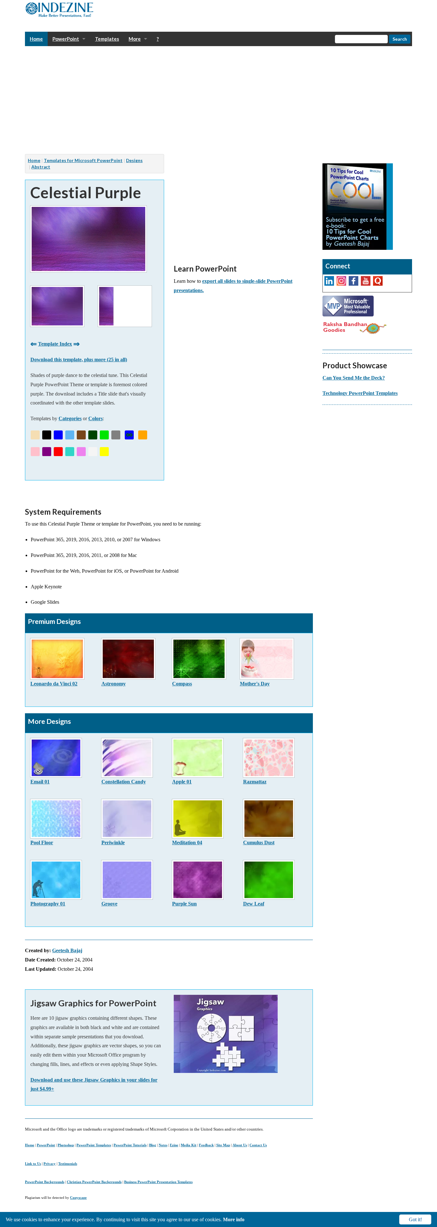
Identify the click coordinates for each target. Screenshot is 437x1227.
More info (233, 1219)
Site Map (223, 1145)
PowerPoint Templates (93, 1145)
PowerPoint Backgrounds (44, 1182)
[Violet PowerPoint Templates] (81, 451)
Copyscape (78, 1197)
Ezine (174, 1145)
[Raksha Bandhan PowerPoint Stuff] (354, 327)
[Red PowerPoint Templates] (58, 451)
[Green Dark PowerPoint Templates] (92, 435)
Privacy (50, 1164)
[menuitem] (36, 39)
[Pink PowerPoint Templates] (35, 451)
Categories (70, 418)
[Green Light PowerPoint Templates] (104, 435)
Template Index (55, 344)
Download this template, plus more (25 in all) (78, 359)
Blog (152, 1145)
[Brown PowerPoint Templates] (81, 435)
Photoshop (66, 1145)
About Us (240, 1145)
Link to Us (33, 1164)
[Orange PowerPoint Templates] (142, 435)
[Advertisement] (217, 100)
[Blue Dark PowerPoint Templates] (58, 435)
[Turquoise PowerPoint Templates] (69, 451)
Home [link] (36, 39)
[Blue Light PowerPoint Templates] (69, 435)
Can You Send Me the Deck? (353, 377)
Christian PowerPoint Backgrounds (94, 1182)
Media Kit (188, 1145)
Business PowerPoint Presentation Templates (158, 1182)
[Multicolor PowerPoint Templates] (129, 435)
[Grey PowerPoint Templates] (115, 435)
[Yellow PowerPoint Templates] (104, 451)
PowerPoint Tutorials (130, 1145)
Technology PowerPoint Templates (360, 393)
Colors (95, 418)
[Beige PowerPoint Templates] (35, 435)
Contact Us (258, 1145)
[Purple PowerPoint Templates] (46, 451)
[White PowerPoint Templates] (92, 451)
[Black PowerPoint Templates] (46, 435)
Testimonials (67, 1164)
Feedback (206, 1145)
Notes (163, 1145)
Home (29, 1145)
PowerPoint (46, 1145)
